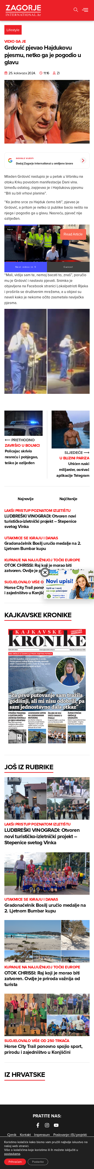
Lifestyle (13, 29)
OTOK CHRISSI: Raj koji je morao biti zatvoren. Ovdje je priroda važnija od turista (44, 566)
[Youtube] (56, 1125)
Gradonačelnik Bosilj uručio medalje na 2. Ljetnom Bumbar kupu (42, 544)
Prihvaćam (15, 1161)
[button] (75, 10)
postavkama (12, 1154)
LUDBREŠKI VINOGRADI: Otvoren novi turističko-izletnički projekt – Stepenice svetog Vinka (40, 518)
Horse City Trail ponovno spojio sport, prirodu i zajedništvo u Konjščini (43, 1047)
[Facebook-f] (37, 1125)
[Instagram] (47, 1125)
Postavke (38, 1161)
